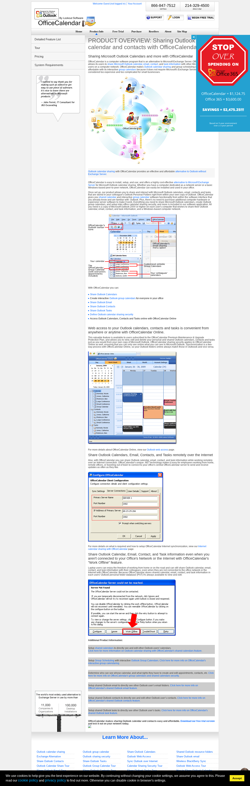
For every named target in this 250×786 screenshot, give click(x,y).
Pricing (39, 56)
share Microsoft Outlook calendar (124, 64)
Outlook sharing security (96, 756)
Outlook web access (157, 449)
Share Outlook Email (101, 302)
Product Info (97, 31)
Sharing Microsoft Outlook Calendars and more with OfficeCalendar (140, 56)
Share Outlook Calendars (103, 294)
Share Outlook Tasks (101, 310)
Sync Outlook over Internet (142, 761)
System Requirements (49, 65)
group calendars (127, 69)
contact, (154, 64)
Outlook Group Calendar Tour (99, 765)
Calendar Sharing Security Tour (144, 765)
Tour (37, 47)
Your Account (135, 3)
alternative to (182, 171)
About (168, 31)
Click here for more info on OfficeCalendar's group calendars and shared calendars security (151, 674)
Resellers (154, 31)
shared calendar (107, 197)
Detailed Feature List (48, 39)
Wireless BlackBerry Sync (191, 761)
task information (172, 64)
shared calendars (104, 648)
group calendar (141, 197)
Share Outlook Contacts (102, 306)
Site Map (182, 31)
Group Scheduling (104, 660)
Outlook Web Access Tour (191, 765)
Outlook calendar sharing (157, 66)
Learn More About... (125, 737)
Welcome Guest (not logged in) (109, 3)
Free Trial (118, 31)
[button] (167, 781)
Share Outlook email (187, 756)
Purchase (136, 31)
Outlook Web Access (139, 756)
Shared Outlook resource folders (194, 751)
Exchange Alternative (49, 756)
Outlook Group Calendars (144, 660)
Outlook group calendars (122, 298)
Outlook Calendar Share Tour (53, 765)
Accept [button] (237, 778)
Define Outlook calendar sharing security (111, 314)
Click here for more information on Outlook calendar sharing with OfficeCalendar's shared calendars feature (145, 650)
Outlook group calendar (96, 751)
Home (79, 31)
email (146, 64)
